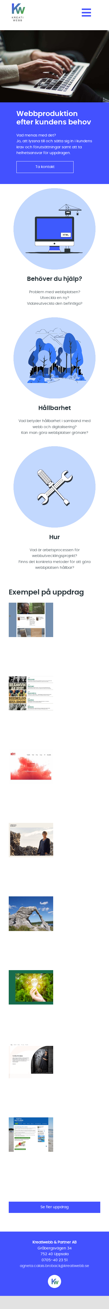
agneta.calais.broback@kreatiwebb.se (54, 1266)
